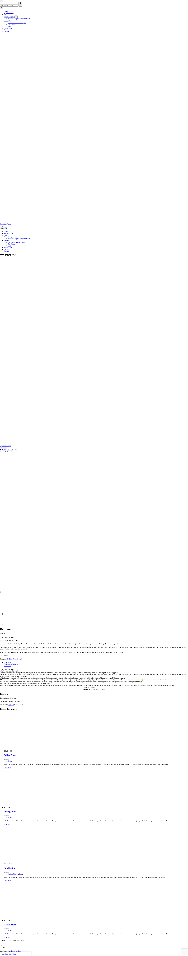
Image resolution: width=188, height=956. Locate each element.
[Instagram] (10, 255)
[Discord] (1, 255)
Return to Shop (16, 951)
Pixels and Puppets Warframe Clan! (19, 239)
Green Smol (10, 924)
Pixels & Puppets (9, 237)
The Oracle (11, 244)
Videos (6, 240)
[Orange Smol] (41, 807)
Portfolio (6, 249)
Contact (6, 251)
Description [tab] (7, 662)
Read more (7, 768)
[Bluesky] (3, 255)
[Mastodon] (6, 255)
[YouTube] (8, 255)
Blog (5, 235)
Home (6, 231)
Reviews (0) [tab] (7, 666)
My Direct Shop (9, 233)
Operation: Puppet (5, 224)
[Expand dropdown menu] (16, 237)
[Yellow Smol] (41, 751)
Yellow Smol (10, 755)
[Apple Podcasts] (13, 255)
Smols (20, 659)
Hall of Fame (8, 247)
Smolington (9, 868)
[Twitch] (15, 255)
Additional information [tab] (11, 664)
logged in (11, 705)
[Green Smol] (41, 920)
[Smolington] (41, 864)
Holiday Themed (12, 659)
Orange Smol (10, 811)
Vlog (9, 246)
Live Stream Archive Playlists (17, 242)
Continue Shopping (9, 954)
